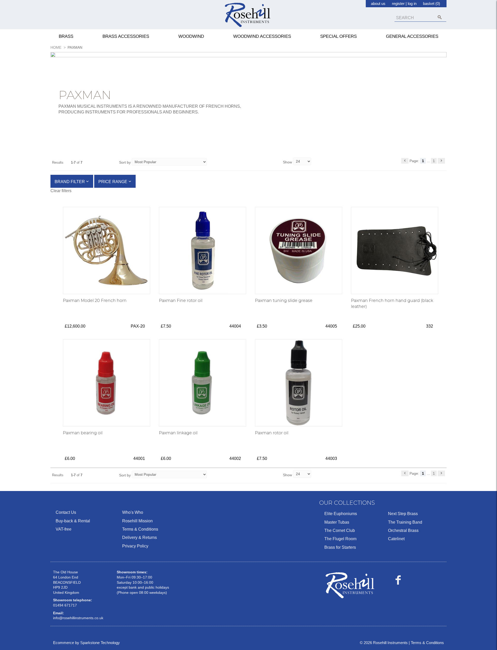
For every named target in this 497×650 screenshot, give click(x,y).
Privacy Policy (135, 546)
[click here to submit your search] (439, 17)
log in (412, 3)
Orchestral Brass (403, 530)
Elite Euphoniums (340, 513)
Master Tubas (336, 522)
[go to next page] (441, 161)
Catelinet (396, 539)
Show (288, 162)
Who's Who (132, 512)
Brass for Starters (340, 547)
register (398, 3)
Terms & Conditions (140, 529)
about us (378, 3)
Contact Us (66, 512)
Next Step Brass (403, 513)
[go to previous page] (404, 161)
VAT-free (63, 529)
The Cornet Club (339, 530)
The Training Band (405, 522)
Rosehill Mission (137, 521)
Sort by (125, 162)
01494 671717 (65, 605)
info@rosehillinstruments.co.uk (78, 618)
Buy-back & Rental (73, 521)
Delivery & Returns (139, 537)
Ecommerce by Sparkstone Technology (86, 642)
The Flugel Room (340, 539)
